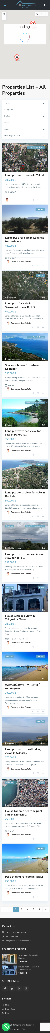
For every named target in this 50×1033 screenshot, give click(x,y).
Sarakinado (11, 297)
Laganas (10, 232)
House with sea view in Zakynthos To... (28, 968)
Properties (10, 1009)
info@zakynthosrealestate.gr (18, 941)
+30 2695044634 (13, 936)
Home (7, 1005)
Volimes (10, 743)
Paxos (9, 425)
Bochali (10, 486)
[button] (22, 62)
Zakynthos (17, 169)
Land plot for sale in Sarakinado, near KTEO (20, 305)
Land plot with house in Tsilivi (24, 175)
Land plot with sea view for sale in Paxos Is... (23, 433)
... (42, 187)
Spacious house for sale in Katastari (22, 367)
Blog (7, 1013)
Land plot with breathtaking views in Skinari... (23, 751)
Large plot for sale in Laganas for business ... (24, 239)
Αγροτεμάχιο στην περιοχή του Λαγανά (22, 686)
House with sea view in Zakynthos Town (20, 617)
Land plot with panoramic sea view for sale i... (24, 556)
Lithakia (10, 548)
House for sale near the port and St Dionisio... (23, 812)
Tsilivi (9, 169)
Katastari (11, 359)
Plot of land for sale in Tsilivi (24, 877)
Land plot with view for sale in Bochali (25, 494)
